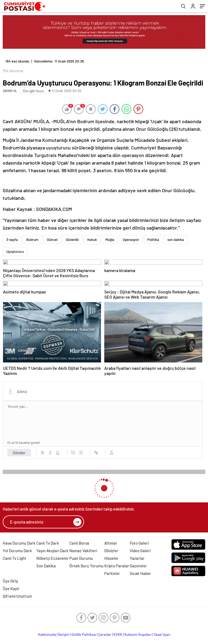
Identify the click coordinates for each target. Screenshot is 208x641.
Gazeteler (138, 565)
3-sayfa (12, 239)
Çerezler (104, 634)
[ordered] (73, 452)
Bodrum (32, 239)
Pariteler (112, 573)
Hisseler (111, 558)
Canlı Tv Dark (47, 543)
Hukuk (92, 239)
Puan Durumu (81, 558)
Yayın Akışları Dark (52, 550)
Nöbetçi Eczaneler (52, 558)
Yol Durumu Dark (17, 550)
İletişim (63, 634)
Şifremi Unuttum (17, 596)
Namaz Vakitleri (83, 550)
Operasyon (131, 239)
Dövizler (111, 550)
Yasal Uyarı (162, 634)
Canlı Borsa (79, 543)
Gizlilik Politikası (84, 634)
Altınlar (110, 543)
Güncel (52, 239)
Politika (153, 239)
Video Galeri (140, 550)
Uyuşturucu (15, 251)
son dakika (175, 239)
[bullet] (80, 452)
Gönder (19, 452)
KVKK (117, 634)
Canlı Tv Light (14, 558)
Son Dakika (46, 565)
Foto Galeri (139, 543)
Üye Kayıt (11, 588)
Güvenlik (72, 239)
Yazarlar (137, 558)
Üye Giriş (10, 580)
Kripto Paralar (116, 565)
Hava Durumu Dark (19, 543)
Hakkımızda (47, 634)
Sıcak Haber (140, 573)
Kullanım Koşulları (138, 634)
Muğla (109, 239)
